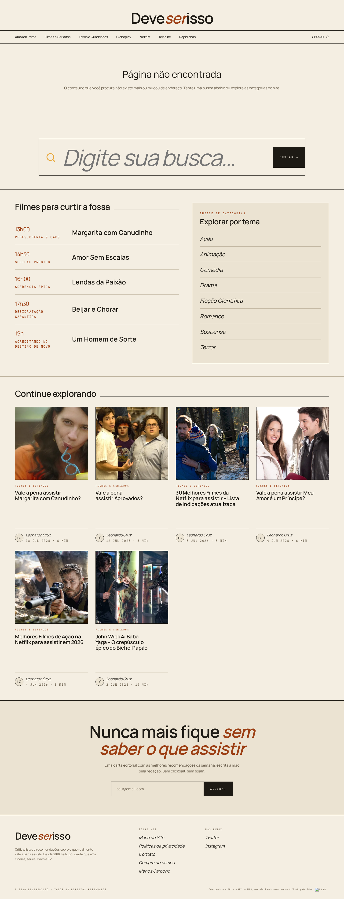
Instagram (215, 846)
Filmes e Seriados (57, 37)
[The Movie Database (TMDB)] (322, 890)
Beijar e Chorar (95, 309)
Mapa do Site (151, 837)
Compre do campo (157, 862)
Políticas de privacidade (162, 846)
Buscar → (289, 157)
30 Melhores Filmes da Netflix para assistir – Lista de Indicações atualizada (207, 498)
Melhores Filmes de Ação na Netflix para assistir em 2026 (49, 639)
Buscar (318, 36)
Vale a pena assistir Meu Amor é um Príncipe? (285, 495)
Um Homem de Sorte (104, 339)
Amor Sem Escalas (100, 257)
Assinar (218, 788)
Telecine (164, 37)
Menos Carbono (154, 871)
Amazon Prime (25, 37)
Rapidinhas (187, 37)
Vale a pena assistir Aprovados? (119, 495)
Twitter (212, 837)
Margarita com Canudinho (112, 232)
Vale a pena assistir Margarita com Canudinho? (48, 495)
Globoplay (123, 37)
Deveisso (172, 18)
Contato (147, 854)
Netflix (145, 37)
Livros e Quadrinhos (93, 37)
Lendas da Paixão (99, 281)
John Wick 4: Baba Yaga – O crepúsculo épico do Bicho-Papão (121, 642)
